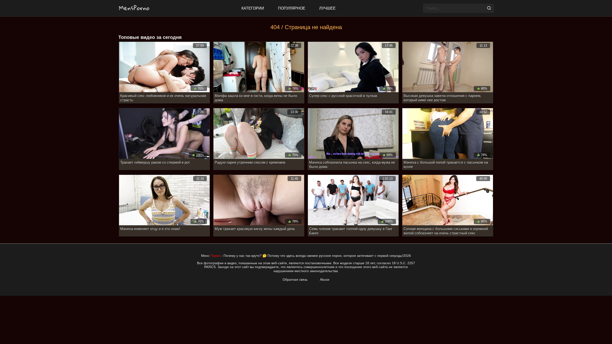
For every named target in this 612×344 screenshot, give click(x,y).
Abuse (324, 279)
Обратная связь (295, 279)
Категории (252, 8)
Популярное (291, 8)
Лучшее (327, 8)
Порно (215, 256)
